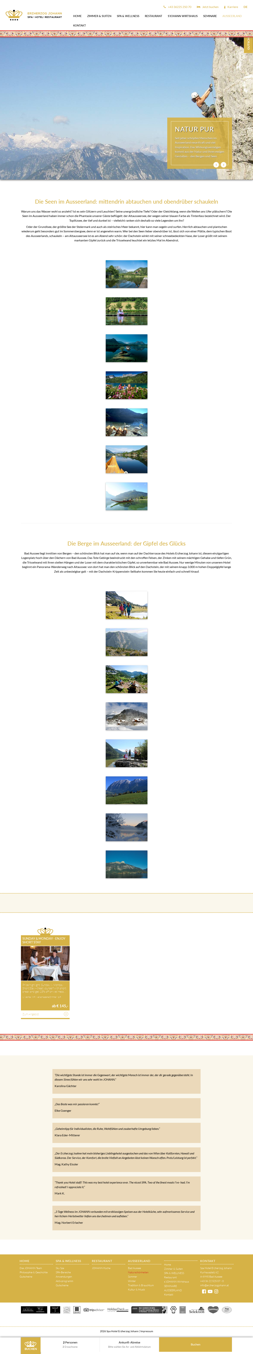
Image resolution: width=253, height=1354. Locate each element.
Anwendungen (64, 1276)
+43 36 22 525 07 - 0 (212, 1281)
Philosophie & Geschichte (34, 1272)
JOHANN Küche (101, 1268)
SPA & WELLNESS (128, 16)
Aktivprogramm (64, 1281)
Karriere (232, 7)
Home (77, 16)
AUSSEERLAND (232, 16)
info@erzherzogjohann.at (214, 1285)
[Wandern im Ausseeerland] (126, 864)
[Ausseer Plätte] (126, 459)
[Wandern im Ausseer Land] (126, 605)
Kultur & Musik (136, 1289)
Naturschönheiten (138, 1272)
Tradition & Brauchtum (141, 1285)
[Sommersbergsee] (126, 274)
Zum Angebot (30, 1014)
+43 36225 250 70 (179, 7)
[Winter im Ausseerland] (126, 716)
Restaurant (153, 16)
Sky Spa (60, 1268)
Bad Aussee (134, 1268)
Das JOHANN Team (31, 1268)
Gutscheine (26, 1276)
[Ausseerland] (126, 348)
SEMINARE (210, 16)
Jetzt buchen (210, 7)
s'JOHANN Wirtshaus (183, 16)
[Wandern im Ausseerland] (126, 642)
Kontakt (79, 25)
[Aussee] (126, 385)
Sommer (132, 1276)
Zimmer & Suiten (99, 16)
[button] (216, 165)
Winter (132, 1281)
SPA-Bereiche (63, 1272)
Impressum (146, 1331)
